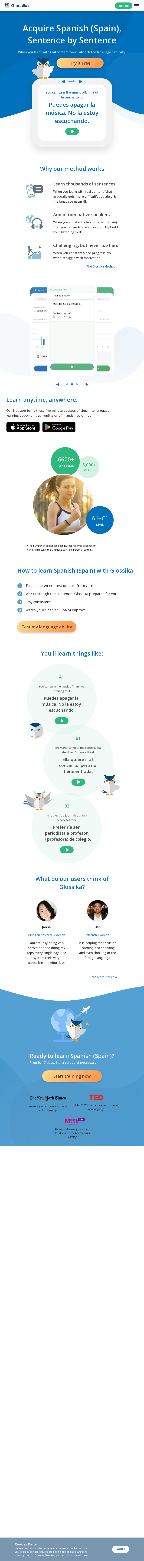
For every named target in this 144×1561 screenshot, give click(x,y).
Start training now (72, 1076)
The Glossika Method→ (102, 266)
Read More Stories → (104, 977)
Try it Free (80, 63)
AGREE (120, 1549)
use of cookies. (82, 1555)
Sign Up (124, 6)
